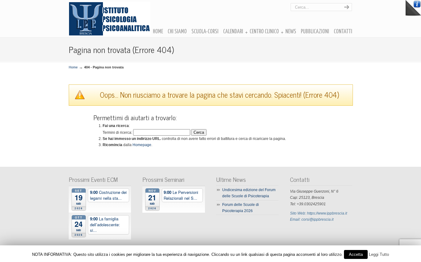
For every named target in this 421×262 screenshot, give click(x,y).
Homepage (142, 145)
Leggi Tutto (379, 254)
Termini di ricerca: (117, 132)
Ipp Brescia (109, 19)
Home (73, 67)
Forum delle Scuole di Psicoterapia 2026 (240, 208)
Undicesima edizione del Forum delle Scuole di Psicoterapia (249, 193)
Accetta (356, 254)
